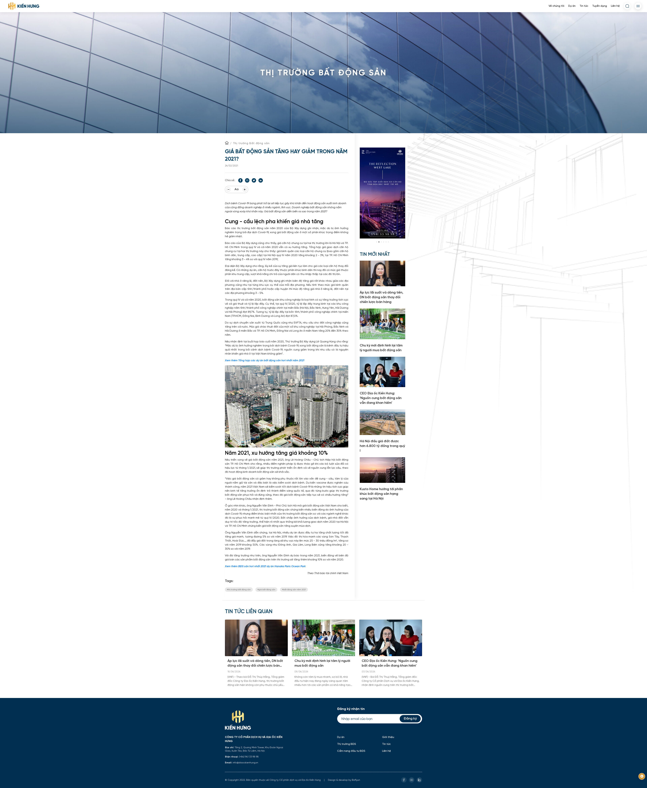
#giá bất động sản (266, 589)
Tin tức (584, 6)
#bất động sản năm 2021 (294, 589)
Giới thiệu (388, 737)
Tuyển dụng (599, 6)
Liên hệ (615, 6)
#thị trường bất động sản (239, 589)
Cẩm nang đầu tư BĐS (351, 751)
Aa (237, 189)
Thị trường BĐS (346, 744)
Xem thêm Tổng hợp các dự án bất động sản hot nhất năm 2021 (264, 360)
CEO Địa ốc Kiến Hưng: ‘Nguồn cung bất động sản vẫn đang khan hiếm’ (389, 663)
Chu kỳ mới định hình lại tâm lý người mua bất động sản (322, 663)
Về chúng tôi (556, 6)
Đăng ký (410, 718)
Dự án (572, 6)
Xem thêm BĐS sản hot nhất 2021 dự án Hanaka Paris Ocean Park (265, 566)
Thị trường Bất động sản (251, 143)
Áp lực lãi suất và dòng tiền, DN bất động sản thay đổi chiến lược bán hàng (255, 663)
